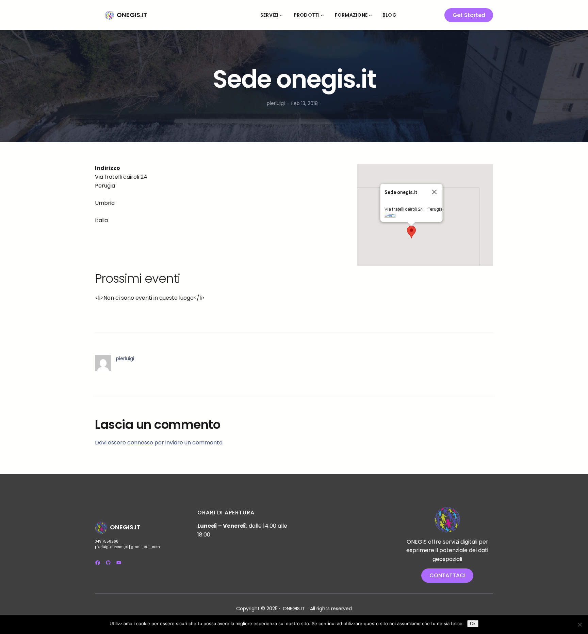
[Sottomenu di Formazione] (370, 15)
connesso (140, 442)
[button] (411, 232)
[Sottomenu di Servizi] (281, 15)
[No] (579, 624)
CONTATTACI (447, 575)
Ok (473, 623)
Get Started (469, 15)
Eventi (390, 215)
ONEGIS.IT (132, 15)
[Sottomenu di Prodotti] (322, 15)
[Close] (434, 192)
